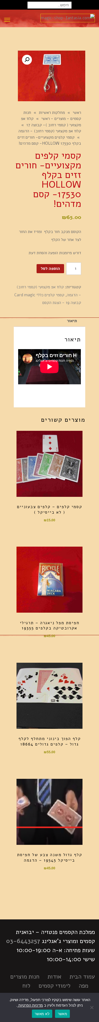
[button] (27, 60)
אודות (54, 976)
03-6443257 (23, 941)
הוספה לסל (50, 268)
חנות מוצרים (24, 976)
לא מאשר (42, 1014)
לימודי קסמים (54, 986)
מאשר (62, 1014)
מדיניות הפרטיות (30, 1005)
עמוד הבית (82, 976)
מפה (83, 986)
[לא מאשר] (92, 1007)
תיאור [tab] (72, 321)
